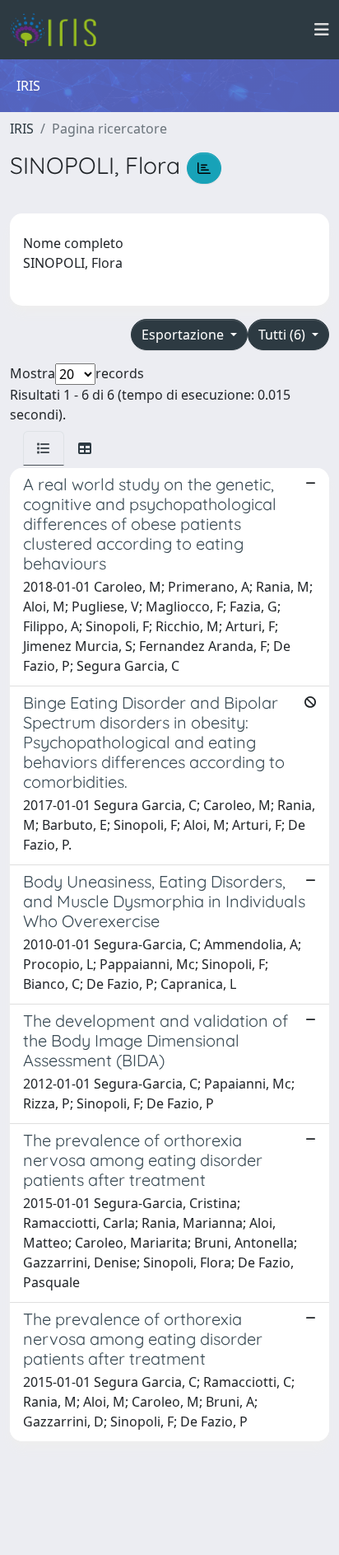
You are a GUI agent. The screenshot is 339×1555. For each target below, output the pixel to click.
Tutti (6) (283, 335)
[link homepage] (59, 29)
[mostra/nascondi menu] (321, 29)
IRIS (22, 128)
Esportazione (184, 335)
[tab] (43, 448)
